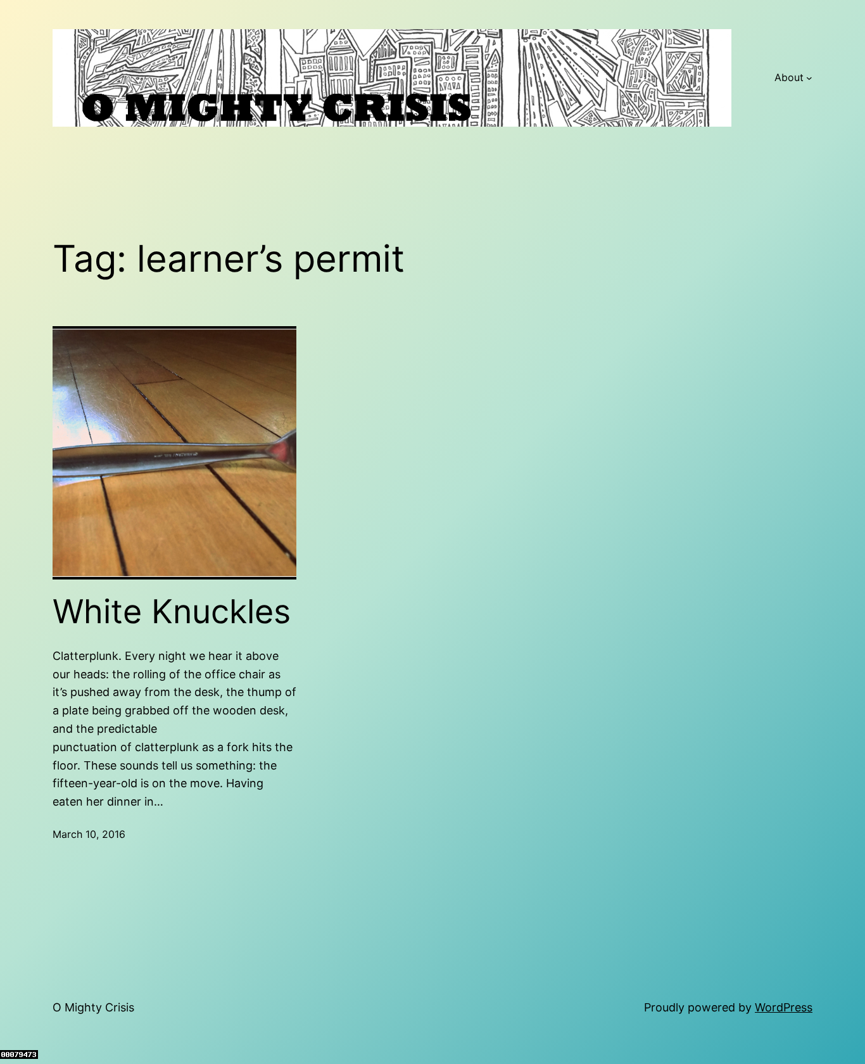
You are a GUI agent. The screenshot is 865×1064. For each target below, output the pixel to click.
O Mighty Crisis (93, 1007)
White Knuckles (172, 611)
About (789, 77)
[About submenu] (809, 78)
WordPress (783, 1007)
